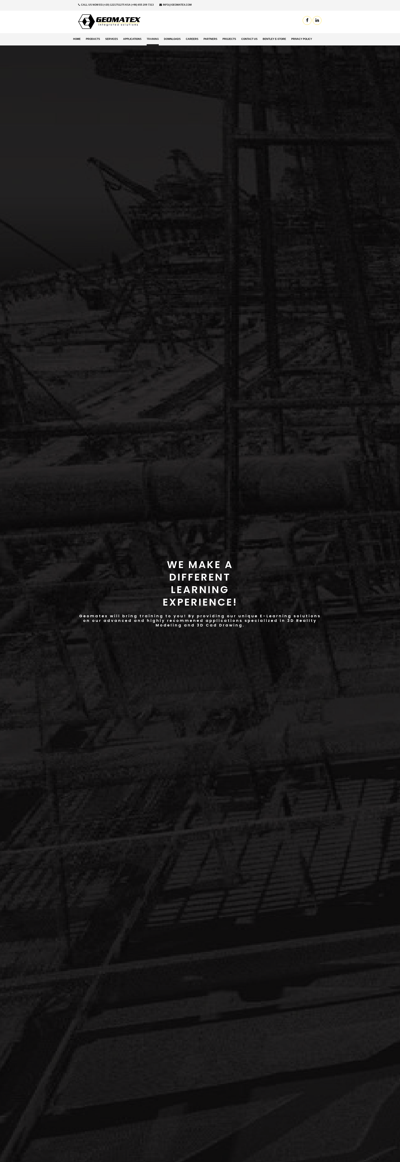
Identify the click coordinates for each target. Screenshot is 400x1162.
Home (77, 39)
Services (111, 39)
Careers (192, 39)
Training (153, 39)
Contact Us (249, 39)
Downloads (172, 39)
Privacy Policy (301, 39)
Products (93, 39)
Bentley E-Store (274, 39)
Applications (132, 39)
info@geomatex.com (177, 4)
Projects (229, 39)
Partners (210, 39)
